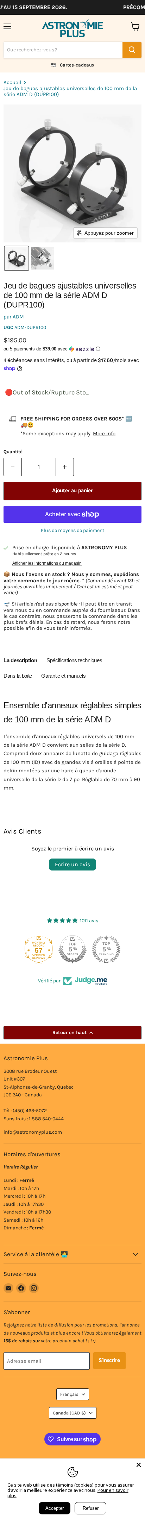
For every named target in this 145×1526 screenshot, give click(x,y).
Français (69, 1394)
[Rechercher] (131, 50)
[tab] (20, 661)
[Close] (138, 1464)
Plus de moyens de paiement (72, 530)
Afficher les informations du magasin (47, 563)
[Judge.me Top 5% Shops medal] (72, 949)
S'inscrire (109, 1360)
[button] (17, 258)
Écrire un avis (72, 864)
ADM (18, 317)
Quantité (13, 451)
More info (104, 433)
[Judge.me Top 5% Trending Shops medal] (106, 949)
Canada (69, 1413)
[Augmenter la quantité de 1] (65, 467)
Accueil (12, 83)
